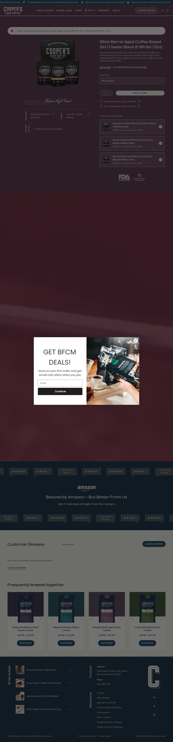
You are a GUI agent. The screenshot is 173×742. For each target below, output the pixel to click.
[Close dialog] (135, 340)
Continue (60, 391)
